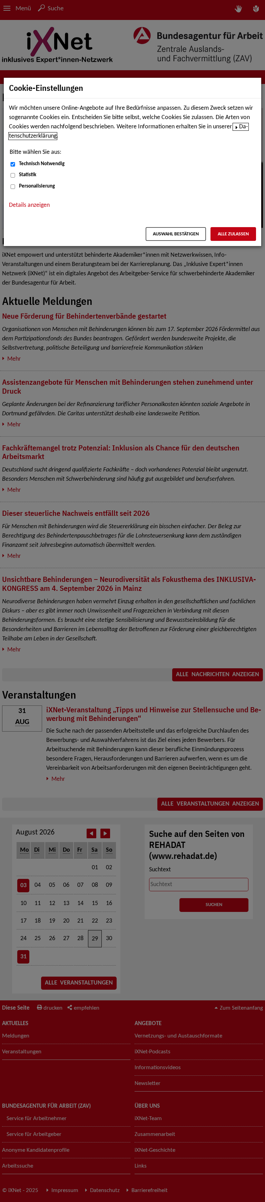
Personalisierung (37, 186)
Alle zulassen (233, 234)
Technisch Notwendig (42, 164)
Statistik (27, 175)
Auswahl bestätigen (176, 234)
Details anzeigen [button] (29, 205)
